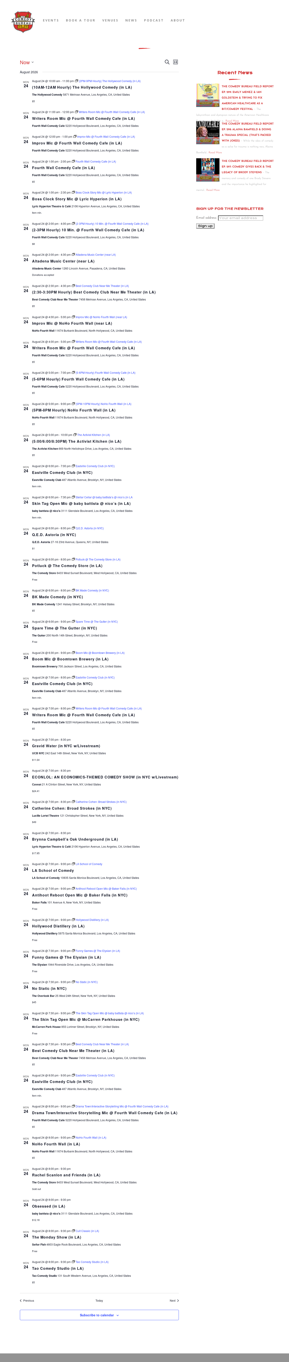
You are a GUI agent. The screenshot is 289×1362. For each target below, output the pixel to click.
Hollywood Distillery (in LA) (58, 926)
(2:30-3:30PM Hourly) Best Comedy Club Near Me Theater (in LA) (94, 292)
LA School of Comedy (53, 870)
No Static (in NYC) (49, 988)
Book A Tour (81, 20)
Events (51, 20)
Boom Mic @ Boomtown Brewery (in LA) (70, 659)
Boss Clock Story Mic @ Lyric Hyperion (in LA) (77, 198)
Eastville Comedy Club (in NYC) (62, 472)
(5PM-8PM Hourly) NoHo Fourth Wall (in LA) (74, 410)
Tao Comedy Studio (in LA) (58, 1268)
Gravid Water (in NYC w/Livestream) (66, 745)
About (178, 20)
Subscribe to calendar (97, 1315)
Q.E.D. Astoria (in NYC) (54, 534)
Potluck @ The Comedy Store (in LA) (67, 565)
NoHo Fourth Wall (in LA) (56, 1144)
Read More (215, 152)
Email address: (207, 218)
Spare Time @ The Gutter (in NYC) (64, 628)
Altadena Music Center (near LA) (63, 261)
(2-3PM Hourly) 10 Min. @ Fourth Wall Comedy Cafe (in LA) (88, 229)
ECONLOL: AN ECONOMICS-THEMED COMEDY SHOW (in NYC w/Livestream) (105, 777)
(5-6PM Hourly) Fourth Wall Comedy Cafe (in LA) (78, 379)
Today (99, 1300)
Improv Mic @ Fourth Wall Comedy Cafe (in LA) (77, 143)
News (131, 20)
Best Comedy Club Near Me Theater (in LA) (73, 1050)
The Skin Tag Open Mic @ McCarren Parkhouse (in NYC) (86, 1019)
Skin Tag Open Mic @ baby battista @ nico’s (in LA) (81, 503)
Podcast (154, 20)
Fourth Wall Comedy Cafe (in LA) (63, 167)
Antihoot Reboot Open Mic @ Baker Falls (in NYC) (80, 895)
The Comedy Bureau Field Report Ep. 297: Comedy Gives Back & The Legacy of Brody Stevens (248, 167)
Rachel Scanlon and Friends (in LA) (66, 1175)
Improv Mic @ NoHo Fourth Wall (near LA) (72, 323)
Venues (110, 20)
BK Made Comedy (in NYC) (57, 596)
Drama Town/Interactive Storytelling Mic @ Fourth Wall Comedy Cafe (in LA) (104, 1112)
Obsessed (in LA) (48, 1206)
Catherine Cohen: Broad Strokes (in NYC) (72, 808)
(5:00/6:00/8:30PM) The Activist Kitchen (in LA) (76, 441)
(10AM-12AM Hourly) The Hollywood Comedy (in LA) (82, 87)
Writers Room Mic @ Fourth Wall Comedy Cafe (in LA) (83, 118)
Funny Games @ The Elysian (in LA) (66, 957)
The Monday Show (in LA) (56, 1237)
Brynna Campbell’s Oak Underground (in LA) (75, 839)
